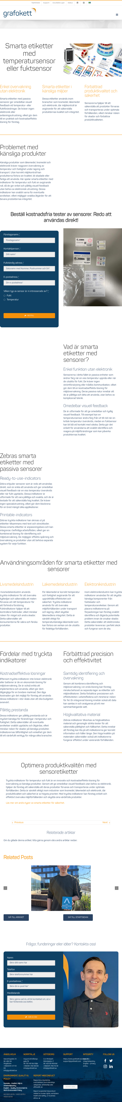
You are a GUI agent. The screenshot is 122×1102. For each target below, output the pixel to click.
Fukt (9, 296)
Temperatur (13, 300)
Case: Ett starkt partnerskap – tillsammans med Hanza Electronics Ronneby (58, 880)
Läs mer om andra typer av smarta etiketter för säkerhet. (35, 803)
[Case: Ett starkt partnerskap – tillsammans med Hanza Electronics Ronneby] (61, 888)
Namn (10, 958)
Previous (18, 822)
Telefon (11, 969)
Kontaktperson (12, 249)
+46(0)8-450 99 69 (30, 1066)
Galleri (64, 880)
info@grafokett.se (10, 1071)
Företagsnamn (12, 235)
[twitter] (111, 1060)
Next (105, 822)
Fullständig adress (14, 263)
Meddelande (13, 993)
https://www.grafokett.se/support (75, 1059)
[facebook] (105, 1060)
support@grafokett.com (72, 1061)
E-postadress (11, 277)
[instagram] (105, 1066)
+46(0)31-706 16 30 (50, 1066)
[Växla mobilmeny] (117, 14)
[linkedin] (111, 1066)
